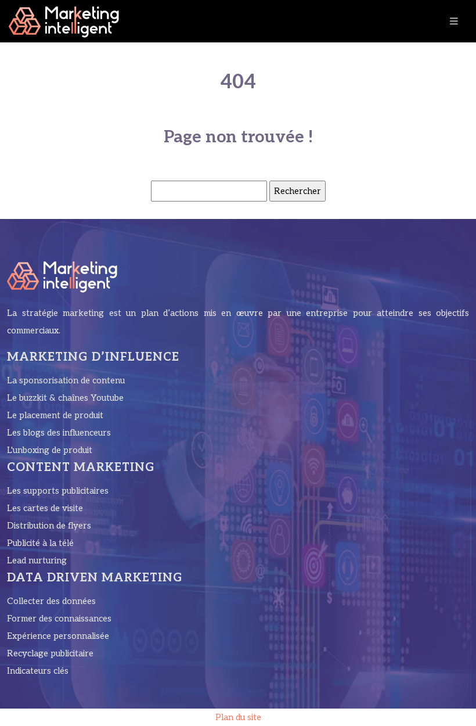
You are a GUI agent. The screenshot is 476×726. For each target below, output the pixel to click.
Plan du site (238, 717)
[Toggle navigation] (454, 21)
